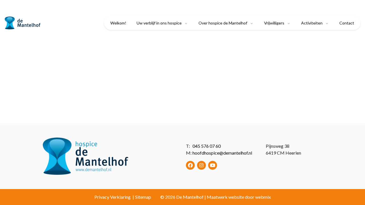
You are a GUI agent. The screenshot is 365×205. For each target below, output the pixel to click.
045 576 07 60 (206, 146)
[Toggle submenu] (186, 23)
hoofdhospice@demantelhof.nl (222, 152)
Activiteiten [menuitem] (312, 22)
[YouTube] (212, 165)
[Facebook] (190, 165)
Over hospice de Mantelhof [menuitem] (222, 22)
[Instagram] (201, 165)
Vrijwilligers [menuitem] (274, 22)
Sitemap (143, 197)
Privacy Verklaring (112, 197)
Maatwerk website (225, 197)
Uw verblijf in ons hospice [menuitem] (159, 22)
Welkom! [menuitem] (118, 22)
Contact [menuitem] (346, 22)
